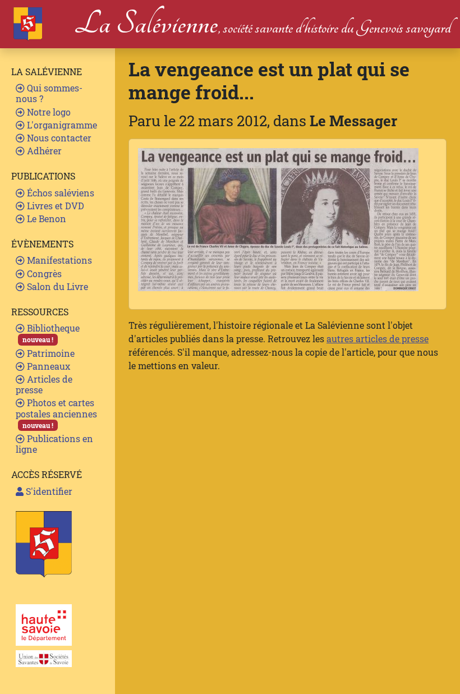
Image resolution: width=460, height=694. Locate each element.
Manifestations (58, 260)
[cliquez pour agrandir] (278, 218)
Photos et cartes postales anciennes (56, 413)
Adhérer (43, 151)
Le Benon (45, 218)
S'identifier (48, 491)
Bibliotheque (51, 333)
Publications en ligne (54, 444)
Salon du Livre (56, 286)
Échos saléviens (59, 193)
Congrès (43, 273)
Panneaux (47, 366)
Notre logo (48, 112)
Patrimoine (50, 353)
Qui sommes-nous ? (49, 93)
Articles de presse (44, 384)
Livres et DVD (54, 206)
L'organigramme (61, 125)
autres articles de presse (377, 338)
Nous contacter (58, 138)
